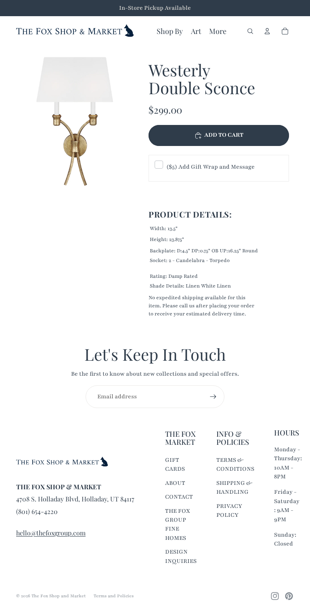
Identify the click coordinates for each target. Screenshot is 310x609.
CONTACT (179, 497)
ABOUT (175, 483)
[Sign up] (213, 396)
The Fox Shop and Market (58, 596)
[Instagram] (275, 596)
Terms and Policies (114, 596)
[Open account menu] (267, 31)
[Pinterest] (289, 596)
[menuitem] (217, 31)
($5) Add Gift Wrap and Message (210, 167)
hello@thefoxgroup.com (51, 533)
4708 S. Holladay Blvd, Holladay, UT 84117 (75, 499)
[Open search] (250, 31)
